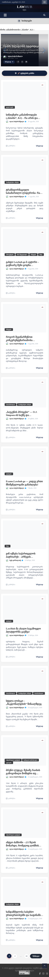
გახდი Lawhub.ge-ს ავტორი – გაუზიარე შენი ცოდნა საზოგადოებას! (22, 264)
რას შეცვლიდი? (22, 254)
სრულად (8, 62)
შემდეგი (36, 956)
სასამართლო (10, 404)
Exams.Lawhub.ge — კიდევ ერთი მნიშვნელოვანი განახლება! (24, 483)
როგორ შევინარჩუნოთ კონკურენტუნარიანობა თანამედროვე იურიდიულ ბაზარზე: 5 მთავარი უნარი (21, 339)
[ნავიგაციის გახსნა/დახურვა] (5, 15)
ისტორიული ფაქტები (13, 760)
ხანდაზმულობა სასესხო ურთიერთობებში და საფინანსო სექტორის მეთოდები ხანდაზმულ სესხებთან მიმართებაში (24, 914)
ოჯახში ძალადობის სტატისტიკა (21, 46)
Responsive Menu (44, 2)
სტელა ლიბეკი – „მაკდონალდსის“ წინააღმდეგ (24, 702)
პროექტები (9, 254)
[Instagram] (22, 61)
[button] (44, 15)
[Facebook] (18, 61)
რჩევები (33, 254)
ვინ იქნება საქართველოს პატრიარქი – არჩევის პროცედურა (20, 555)
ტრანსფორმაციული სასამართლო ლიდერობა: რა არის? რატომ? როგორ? (23, 192)
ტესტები (9, 474)
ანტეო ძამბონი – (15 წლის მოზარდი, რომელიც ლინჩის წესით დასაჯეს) (22, 844)
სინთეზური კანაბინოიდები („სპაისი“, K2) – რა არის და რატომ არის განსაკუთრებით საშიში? (22, 116)
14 (26, 956)
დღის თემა (9, 107)
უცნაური (9, 762)
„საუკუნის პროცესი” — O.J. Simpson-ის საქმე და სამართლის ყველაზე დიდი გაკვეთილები (22, 414)
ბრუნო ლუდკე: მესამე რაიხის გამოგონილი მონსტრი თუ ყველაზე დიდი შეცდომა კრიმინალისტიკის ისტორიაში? (24, 772)
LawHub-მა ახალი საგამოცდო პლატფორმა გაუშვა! (23, 630)
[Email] (26, 61)
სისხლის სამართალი (30, 760)
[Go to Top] (44, 965)
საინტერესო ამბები (12, 182)
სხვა (41, 254)
